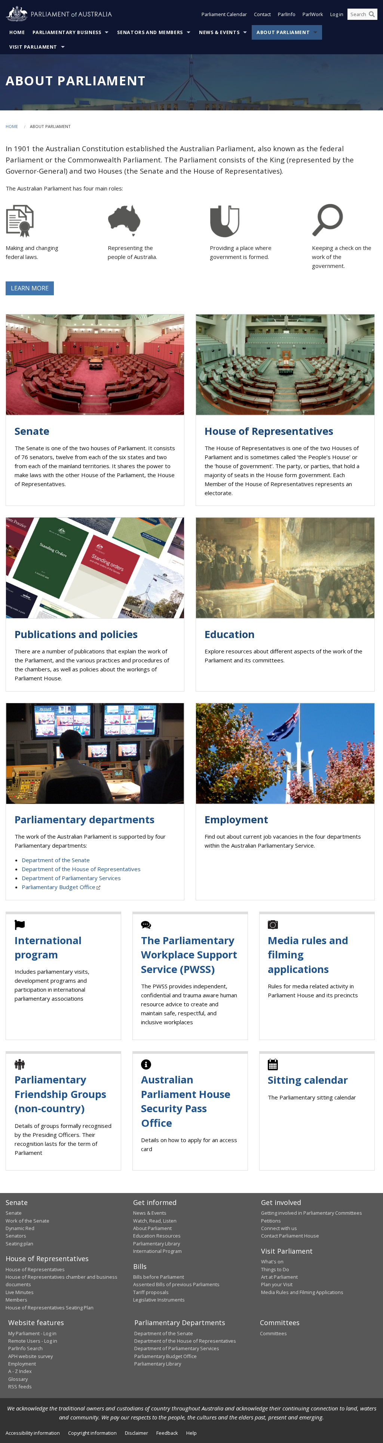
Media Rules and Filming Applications (302, 1292)
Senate (14, 1212)
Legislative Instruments (159, 1299)
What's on (272, 1261)
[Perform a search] (371, 14)
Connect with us (279, 1228)
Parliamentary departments (84, 819)
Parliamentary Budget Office (58, 887)
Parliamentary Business (67, 32)
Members (16, 1299)
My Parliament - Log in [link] (32, 1333)
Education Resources (157, 1235)
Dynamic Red (20, 1228)
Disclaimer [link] (136, 1433)
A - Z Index (20, 1371)
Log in (336, 14)
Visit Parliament (33, 47)
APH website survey (30, 1356)
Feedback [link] (167, 1433)
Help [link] (191, 1433)
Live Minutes (20, 1292)
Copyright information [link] (92, 1433)
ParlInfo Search (25, 1348)
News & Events (219, 32)
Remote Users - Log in (32, 1340)
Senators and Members (150, 32)
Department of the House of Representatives (81, 869)
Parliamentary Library (156, 1243)
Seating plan (19, 1243)
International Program (157, 1251)
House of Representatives (35, 1269)
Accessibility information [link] (33, 1433)
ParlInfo (286, 14)
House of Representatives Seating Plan (50, 1307)
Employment (22, 1363)
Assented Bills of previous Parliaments (176, 1284)
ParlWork (313, 14)
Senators (16, 1235)
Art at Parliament (279, 1276)
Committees (273, 1333)
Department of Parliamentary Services (71, 878)
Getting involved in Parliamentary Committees (311, 1212)
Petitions (271, 1220)
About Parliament (283, 32)
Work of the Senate (27, 1220)
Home (17, 32)
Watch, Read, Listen (155, 1220)
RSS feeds (20, 1386)
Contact (262, 14)
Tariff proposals (151, 1292)
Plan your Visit (276, 1284)
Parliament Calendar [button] (224, 14)
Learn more (30, 288)
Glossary (18, 1379)
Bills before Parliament (158, 1276)
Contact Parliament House (290, 1235)
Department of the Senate (56, 860)
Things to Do (275, 1269)
